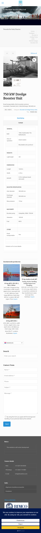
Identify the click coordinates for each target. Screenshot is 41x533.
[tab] (20, 118)
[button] (34, 60)
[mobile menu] (2, 3)
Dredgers (31, 33)
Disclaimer (9, 491)
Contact (20, 122)
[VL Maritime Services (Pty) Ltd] (20, 3)
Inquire (15, 299)
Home (32, 31)
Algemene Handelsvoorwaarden (15, 487)
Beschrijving (20, 118)
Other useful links (10, 500)
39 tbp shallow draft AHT (29, 279)
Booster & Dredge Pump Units (34, 37)
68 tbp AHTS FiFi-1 (11, 321)
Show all (34, 53)
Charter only (33, 112)
